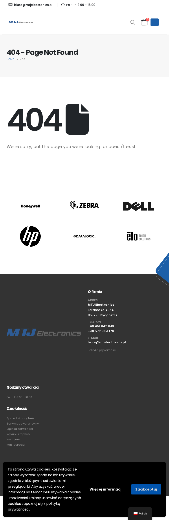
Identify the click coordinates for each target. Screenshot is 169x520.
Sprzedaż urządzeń (20, 418)
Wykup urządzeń (18, 434)
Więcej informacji (106, 489)
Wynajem (13, 439)
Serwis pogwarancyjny (23, 423)
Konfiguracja (16, 445)
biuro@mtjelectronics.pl (107, 342)
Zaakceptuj (146, 489)
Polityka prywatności (102, 350)
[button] (133, 23)
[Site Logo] (21, 22)
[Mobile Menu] (155, 22)
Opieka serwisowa (20, 429)
